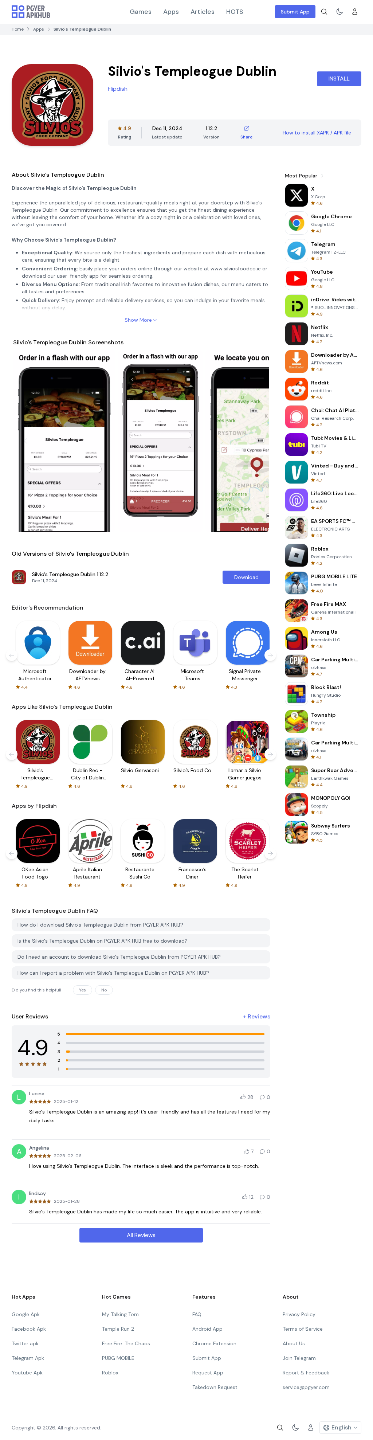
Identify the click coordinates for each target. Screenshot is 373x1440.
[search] (324, 11)
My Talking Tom (120, 1314)
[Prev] (25, 440)
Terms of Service (303, 1329)
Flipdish (117, 89)
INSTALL (339, 78)
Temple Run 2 (118, 1329)
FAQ (196, 1314)
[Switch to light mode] (339, 11)
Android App (207, 1329)
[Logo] (31, 11)
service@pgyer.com (306, 1387)
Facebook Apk (29, 1329)
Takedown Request (214, 1387)
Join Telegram (299, 1358)
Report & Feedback (306, 1372)
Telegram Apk (28, 1358)
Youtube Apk (27, 1372)
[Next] (256, 440)
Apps (171, 11)
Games (141, 11)
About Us (294, 1343)
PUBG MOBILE (118, 1358)
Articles (203, 11)
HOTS (234, 11)
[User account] (354, 11)
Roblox (110, 1372)
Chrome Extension (214, 1343)
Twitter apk (25, 1343)
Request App (207, 1372)
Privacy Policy (299, 1314)
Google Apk (26, 1314)
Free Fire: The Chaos (126, 1343)
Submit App (295, 11)
